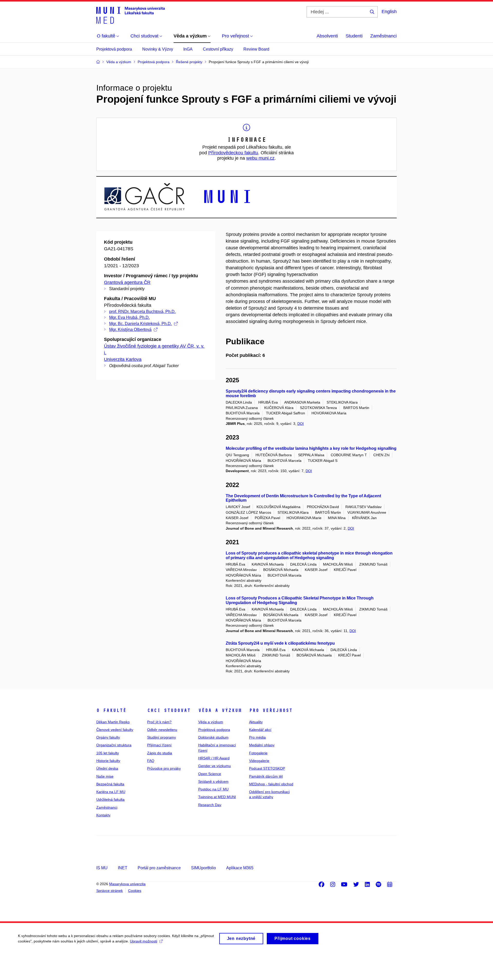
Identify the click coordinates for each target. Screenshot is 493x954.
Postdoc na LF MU (213, 789)
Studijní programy (161, 737)
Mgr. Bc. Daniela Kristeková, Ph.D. (140, 323)
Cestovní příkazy (218, 49)
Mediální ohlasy (261, 745)
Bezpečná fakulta (110, 784)
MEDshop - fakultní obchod (271, 784)
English (389, 11)
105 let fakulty (107, 753)
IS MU (102, 868)
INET (122, 868)
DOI (300, 424)
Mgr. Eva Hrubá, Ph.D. (129, 317)
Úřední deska (107, 768)
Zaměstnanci (383, 36)
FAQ (150, 761)
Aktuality (256, 722)
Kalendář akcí (260, 730)
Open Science (209, 774)
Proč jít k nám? (159, 722)
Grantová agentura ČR (127, 282)
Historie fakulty (108, 761)
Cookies (134, 891)
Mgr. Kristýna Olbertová (130, 329)
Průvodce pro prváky (164, 768)
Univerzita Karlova (122, 359)
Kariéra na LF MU (110, 792)
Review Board (256, 49)
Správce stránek (109, 891)
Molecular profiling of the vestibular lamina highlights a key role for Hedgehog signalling (311, 448)
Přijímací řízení (159, 745)
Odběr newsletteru (162, 730)
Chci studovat (169, 710)
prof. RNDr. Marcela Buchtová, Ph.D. (142, 311)
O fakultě (111, 710)
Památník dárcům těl (266, 776)
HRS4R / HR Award (214, 758)
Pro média (257, 737)
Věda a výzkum (220, 710)
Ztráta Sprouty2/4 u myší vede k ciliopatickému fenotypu (280, 643)
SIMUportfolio (203, 868)
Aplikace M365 (239, 868)
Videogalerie (259, 761)
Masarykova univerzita (127, 884)
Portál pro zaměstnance (159, 868)
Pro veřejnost (270, 710)
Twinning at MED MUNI (217, 797)
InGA (188, 49)
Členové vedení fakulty (114, 730)
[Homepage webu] (130, 15)
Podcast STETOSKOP (267, 768)
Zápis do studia (159, 753)
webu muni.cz (260, 158)
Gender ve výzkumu (214, 766)
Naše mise (104, 776)
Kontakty (103, 815)
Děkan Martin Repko (113, 722)
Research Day (209, 805)
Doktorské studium (213, 737)
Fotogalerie (258, 753)
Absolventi (327, 36)
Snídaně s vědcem (213, 781)
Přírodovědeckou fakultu (233, 152)
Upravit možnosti (143, 941)
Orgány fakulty (108, 737)
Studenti (354, 36)
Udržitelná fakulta (110, 799)
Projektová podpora (114, 49)
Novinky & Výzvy (157, 49)
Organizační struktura (113, 745)
